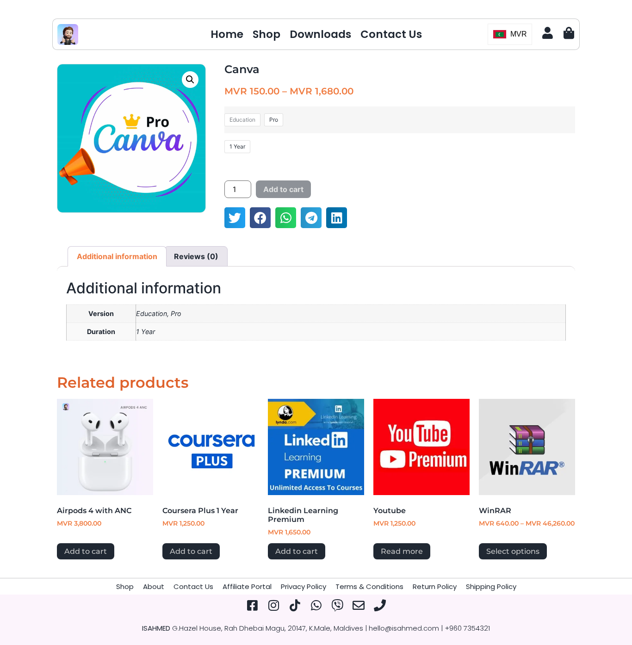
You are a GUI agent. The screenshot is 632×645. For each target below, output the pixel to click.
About (153, 586)
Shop (266, 34)
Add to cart (283, 189)
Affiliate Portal (247, 586)
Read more (402, 551)
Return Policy (435, 586)
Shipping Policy (491, 586)
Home (227, 34)
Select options (512, 551)
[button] (190, 79)
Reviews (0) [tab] (196, 256)
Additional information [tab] (117, 256)
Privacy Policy (303, 586)
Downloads (320, 34)
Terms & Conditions (369, 586)
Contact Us (391, 34)
